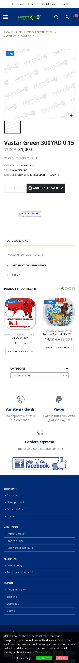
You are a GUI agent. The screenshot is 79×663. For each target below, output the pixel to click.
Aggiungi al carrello (48, 188)
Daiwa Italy (13, 603)
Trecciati (52, 174)
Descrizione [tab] (20, 241)
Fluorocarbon (11, 334)
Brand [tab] (16, 275)
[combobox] (39, 375)
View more (41, 652)
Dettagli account (16, 533)
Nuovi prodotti (15, 502)
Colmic (11, 610)
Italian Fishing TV (16, 589)
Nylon (69, 331)
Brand (31, 3)
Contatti (65, 3)
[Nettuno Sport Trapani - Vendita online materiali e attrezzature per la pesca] (29, 17)
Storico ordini (15, 540)
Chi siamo (17, 3)
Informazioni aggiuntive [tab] (29, 265)
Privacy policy (14, 565)
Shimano (12, 596)
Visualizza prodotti (20, 351)
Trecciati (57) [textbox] (38, 375)
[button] (62, 288)
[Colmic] (29, 215)
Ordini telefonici (47, 3)
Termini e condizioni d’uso (22, 572)
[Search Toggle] (56, 17)
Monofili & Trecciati (31, 174)
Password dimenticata (20, 547)
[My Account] (67, 17)
